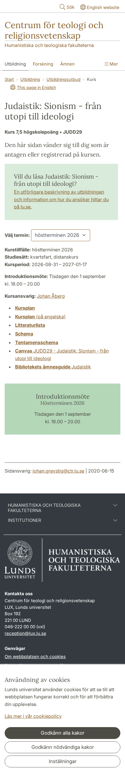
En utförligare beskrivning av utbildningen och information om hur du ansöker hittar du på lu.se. (61, 199)
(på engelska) (40, 316)
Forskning (43, 64)
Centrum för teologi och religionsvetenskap (54, 30)
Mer (113, 64)
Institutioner (24, 520)
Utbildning (15, 64)
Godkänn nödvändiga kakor (62, 747)
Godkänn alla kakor (62, 733)
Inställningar (62, 761)
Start (9, 79)
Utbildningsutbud (64, 79)
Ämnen (67, 64)
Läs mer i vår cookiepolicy (33, 716)
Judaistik (53, 367)
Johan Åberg (51, 296)
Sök (70, 7)
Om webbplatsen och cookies (35, 656)
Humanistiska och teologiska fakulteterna (49, 45)
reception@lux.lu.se (25, 633)
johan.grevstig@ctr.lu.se (58, 471)
